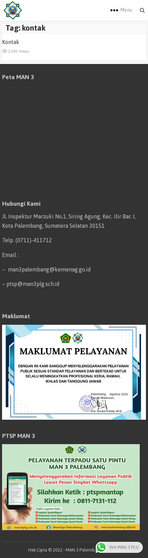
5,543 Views (18, 51)
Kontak (10, 42)
